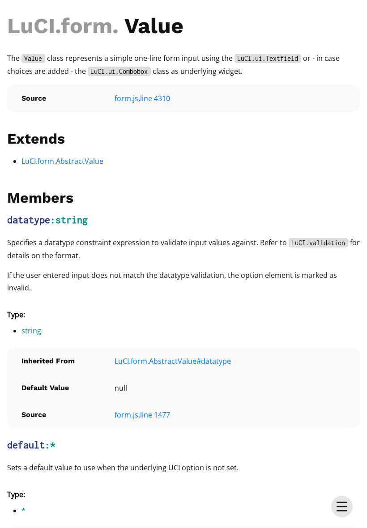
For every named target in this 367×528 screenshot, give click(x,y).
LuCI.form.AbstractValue (62, 161)
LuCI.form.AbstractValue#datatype (173, 361)
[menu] (342, 506)
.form (83, 25)
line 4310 (155, 98)
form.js (126, 98)
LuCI (31, 25)
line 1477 (155, 415)
